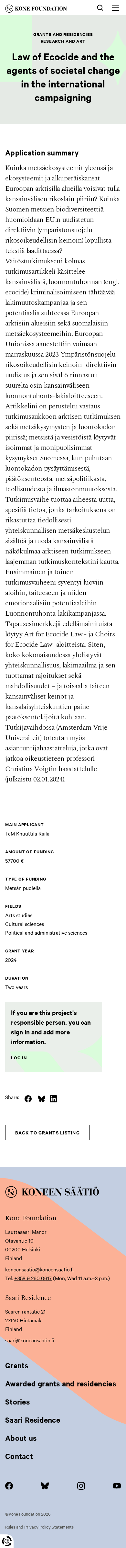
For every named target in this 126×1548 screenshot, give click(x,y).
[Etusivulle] (43, 10)
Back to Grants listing (47, 1132)
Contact (19, 1456)
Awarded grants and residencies (60, 1383)
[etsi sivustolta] (100, 7)
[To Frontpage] (63, 1193)
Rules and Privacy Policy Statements (39, 1527)
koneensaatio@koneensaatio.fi (39, 1269)
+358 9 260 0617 (33, 1277)
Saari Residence (32, 1420)
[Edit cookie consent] (7, 1541)
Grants (16, 1365)
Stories (17, 1401)
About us (21, 1438)
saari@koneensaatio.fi (29, 1340)
